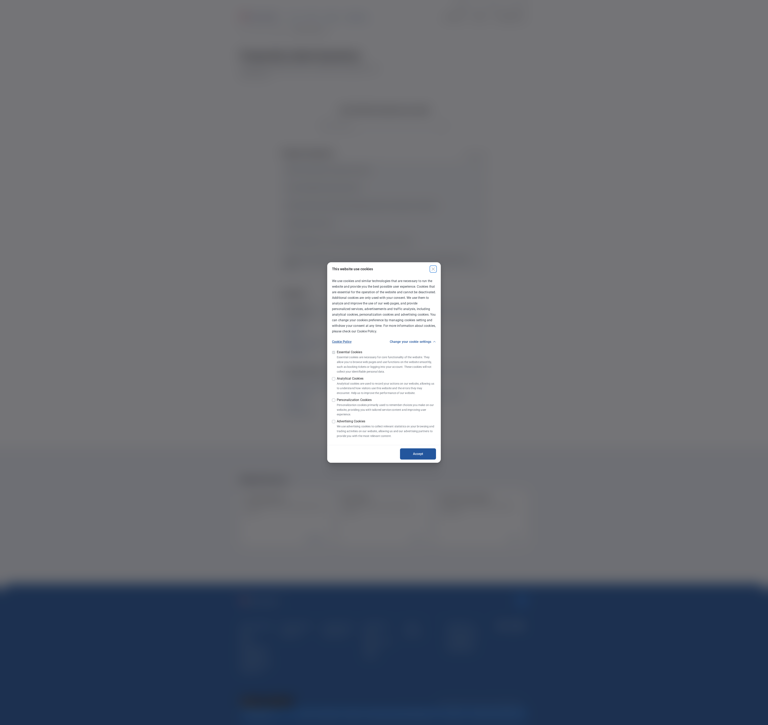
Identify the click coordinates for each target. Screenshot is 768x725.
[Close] (433, 269)
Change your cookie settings (410, 342)
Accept (418, 454)
